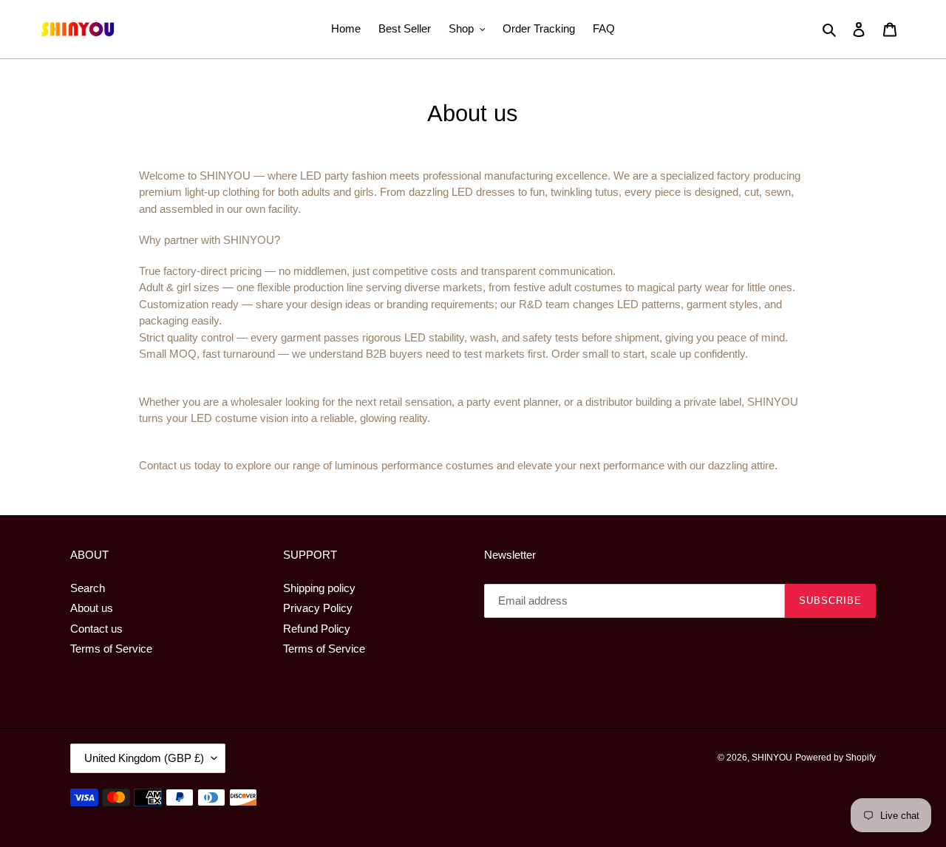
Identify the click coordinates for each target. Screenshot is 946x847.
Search (87, 588)
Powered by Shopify (835, 757)
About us (91, 608)
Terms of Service (111, 648)
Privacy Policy (318, 608)
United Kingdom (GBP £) (144, 758)
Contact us (96, 628)
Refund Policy (316, 628)
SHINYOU (772, 757)
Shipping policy (319, 588)
